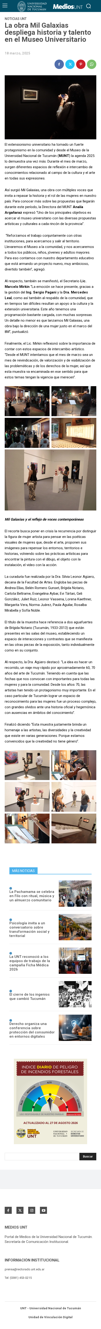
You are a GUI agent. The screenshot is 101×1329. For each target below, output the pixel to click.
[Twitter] (70, 64)
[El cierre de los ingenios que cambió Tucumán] (75, 994)
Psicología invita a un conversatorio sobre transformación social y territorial (29, 929)
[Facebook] (59, 64)
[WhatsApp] (91, 64)
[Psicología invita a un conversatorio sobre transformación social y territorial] (75, 927)
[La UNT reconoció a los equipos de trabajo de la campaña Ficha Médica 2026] (75, 961)
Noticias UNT (16, 19)
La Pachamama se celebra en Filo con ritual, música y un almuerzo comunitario (31, 896)
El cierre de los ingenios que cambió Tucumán (29, 996)
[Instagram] (31, 1210)
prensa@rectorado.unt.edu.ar (24, 1269)
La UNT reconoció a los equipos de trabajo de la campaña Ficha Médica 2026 (29, 963)
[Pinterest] (80, 64)
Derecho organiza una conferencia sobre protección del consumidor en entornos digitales (32, 1030)
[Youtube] (43, 1210)
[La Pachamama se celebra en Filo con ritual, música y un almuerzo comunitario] (75, 893)
